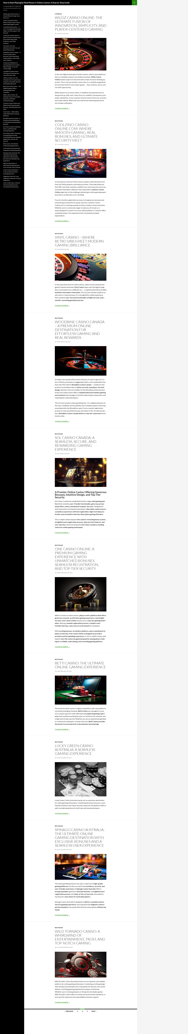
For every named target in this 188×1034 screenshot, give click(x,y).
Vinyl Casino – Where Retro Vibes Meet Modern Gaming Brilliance (79, 241)
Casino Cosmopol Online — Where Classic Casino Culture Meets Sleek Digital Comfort (11, 22)
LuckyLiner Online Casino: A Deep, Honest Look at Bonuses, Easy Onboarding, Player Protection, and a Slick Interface (12, 39)
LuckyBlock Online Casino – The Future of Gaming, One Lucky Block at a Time (11, 73)
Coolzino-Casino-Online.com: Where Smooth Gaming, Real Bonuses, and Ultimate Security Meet (76, 132)
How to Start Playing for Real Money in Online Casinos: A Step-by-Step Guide (36, 2)
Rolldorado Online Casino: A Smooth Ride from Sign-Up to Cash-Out (11, 16)
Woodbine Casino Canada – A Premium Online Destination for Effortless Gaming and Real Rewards (79, 330)
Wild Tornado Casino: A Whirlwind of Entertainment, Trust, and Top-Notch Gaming (80, 937)
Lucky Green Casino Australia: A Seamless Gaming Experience (75, 749)
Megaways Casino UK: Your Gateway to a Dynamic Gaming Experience (12, 178)
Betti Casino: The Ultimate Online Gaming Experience (80, 665)
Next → (94, 1011)
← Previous (68, 1011)
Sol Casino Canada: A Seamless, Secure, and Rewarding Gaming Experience (75, 443)
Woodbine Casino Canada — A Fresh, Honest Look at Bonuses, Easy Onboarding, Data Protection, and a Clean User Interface (11, 56)
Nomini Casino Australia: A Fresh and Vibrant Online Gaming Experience (10, 172)
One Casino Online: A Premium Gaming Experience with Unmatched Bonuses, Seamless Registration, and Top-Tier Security (77, 559)
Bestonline (59, 121)
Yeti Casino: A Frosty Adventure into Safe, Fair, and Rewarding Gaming (11, 48)
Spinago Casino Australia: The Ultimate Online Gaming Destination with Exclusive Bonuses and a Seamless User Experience (79, 837)
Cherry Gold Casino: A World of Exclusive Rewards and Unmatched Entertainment (11, 185)
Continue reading (62, 108)
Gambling (58, 14)
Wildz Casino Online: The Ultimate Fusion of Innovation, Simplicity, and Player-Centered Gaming (80, 23)
